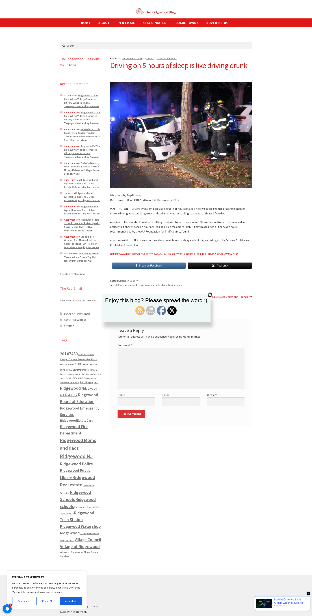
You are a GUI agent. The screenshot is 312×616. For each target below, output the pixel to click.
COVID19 (74, 369)
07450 (72, 353)
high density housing (91, 374)
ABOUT (104, 22)
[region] (47, 590)
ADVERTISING (217, 22)
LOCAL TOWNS (187, 22)
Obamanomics (90, 378)
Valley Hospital (67, 540)
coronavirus (90, 364)
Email (166, 395)
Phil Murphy (86, 382)
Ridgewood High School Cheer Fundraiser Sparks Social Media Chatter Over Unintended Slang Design (82, 225)
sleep (164, 285)
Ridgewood (70, 388)
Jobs (62, 378)
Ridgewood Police (76, 463)
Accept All (70, 601)
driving (139, 285)
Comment (125, 345)
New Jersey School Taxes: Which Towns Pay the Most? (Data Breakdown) (81, 257)
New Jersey (72, 378)
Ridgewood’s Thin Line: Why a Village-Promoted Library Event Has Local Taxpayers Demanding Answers (81, 101)
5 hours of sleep (125, 285)
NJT (81, 378)
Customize (23, 601)
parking (75, 382)
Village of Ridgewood (80, 546)
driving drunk (152, 285)
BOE (72, 364)
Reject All (47, 601)
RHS (96, 382)
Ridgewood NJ (76, 456)
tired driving (175, 285)
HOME (86, 22)
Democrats (86, 369)
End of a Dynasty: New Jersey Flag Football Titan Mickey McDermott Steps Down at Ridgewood (82, 168)
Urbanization (92, 533)
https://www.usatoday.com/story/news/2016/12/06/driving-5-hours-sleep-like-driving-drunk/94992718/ (174, 253)
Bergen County (129, 280)
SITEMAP (69, 326)
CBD (78, 364)
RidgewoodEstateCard (76, 420)
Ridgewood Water (75, 526)
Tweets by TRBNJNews (72, 274)
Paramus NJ (65, 382)
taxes (83, 533)
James (150, 58)
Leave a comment (167, 58)
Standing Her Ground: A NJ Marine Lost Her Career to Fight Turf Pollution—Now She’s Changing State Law (81, 242)
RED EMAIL (126, 22)
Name (121, 395)
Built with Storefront (73, 611)
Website (212, 395)
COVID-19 (64, 370)
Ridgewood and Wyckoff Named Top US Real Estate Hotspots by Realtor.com (82, 183)
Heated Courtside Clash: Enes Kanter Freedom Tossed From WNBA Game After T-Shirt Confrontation (82, 135)
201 (63, 353)
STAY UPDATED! (155, 22)
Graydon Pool (74, 374)
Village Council (88, 539)
